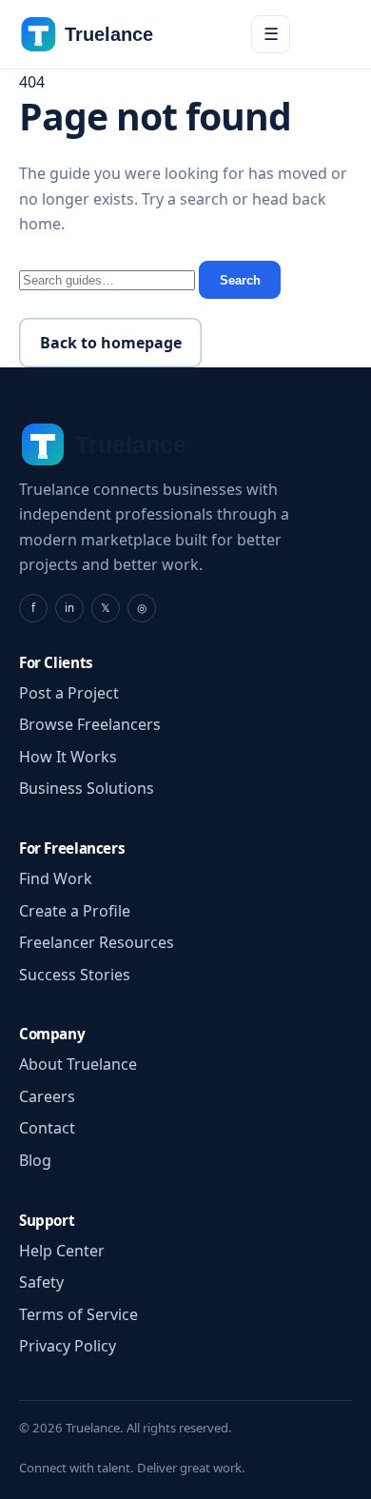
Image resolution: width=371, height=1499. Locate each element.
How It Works (68, 756)
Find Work (55, 878)
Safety (41, 1282)
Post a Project (69, 692)
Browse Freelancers (90, 724)
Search (240, 280)
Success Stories (74, 974)
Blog (35, 1160)
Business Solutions (86, 788)
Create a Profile (74, 910)
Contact (47, 1127)
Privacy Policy (67, 1345)
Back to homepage (111, 342)
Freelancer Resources (96, 942)
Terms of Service (78, 1314)
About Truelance (78, 1064)
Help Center (62, 1250)
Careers (47, 1096)
